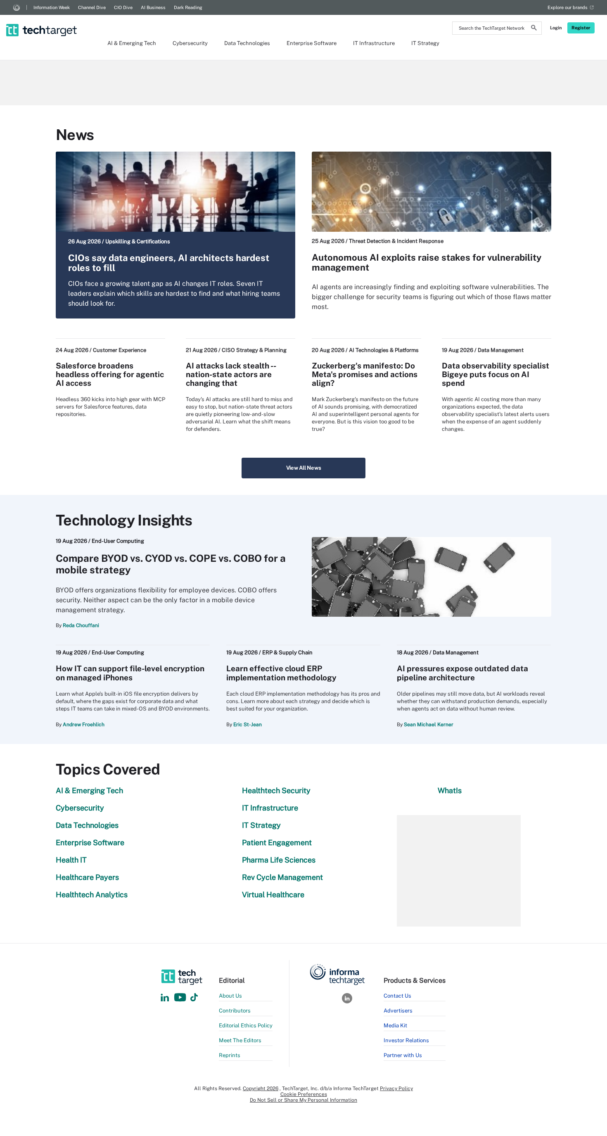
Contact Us (397, 996)
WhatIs (450, 790)
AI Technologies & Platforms (384, 350)
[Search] (533, 29)
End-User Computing (118, 541)
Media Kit (395, 1025)
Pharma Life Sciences (278, 860)
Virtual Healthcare (273, 894)
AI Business (153, 7)
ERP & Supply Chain (287, 652)
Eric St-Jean (247, 724)
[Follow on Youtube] (181, 997)
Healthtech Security (276, 790)
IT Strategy (425, 43)
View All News (303, 468)
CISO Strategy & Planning (254, 350)
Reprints (229, 1055)
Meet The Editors (240, 1040)
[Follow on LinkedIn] (165, 997)
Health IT (71, 860)
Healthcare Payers (87, 877)
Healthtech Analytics (92, 894)
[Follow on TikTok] (194, 997)
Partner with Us (403, 1055)
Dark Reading (188, 7)
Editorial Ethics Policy (246, 1025)
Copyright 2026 (260, 1088)
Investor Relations (406, 1040)
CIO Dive (123, 7)
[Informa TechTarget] (16, 7)
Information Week (51, 7)
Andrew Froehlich (83, 724)
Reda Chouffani (81, 625)
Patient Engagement (277, 842)
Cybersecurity (190, 43)
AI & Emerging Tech (131, 43)
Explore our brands (568, 7)
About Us (230, 996)
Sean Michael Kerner (428, 724)
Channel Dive (92, 7)
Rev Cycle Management (282, 877)
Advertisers (398, 1011)
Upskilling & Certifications (137, 241)
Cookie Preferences (303, 1094)
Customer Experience (119, 350)
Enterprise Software (312, 43)
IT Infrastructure (374, 43)
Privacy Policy (396, 1088)
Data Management (501, 350)
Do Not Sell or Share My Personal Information (303, 1100)
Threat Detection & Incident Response (396, 241)
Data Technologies (247, 43)
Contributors (235, 1011)
